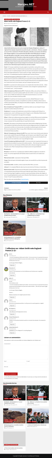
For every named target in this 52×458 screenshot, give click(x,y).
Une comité (34, 421)
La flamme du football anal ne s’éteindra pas (36, 425)
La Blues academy (16, 19)
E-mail (28, 361)
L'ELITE (14, 232)
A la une (29, 421)
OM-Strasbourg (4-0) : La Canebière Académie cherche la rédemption (12, 238)
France (34, 208)
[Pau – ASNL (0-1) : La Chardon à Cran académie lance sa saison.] (38, 204)
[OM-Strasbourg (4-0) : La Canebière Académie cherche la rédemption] (14, 228)
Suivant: (38, 189)
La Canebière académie (8, 234)
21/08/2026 (33, 426)
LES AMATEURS (30, 210)
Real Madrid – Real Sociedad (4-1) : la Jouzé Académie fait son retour (14, 214)
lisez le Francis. (25, 179)
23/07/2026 (13, 449)
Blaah (6, 240)
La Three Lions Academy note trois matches (13, 448)
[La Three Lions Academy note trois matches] (14, 438)
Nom (5, 361)
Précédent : (12, 189)
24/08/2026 (36, 217)
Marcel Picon (30, 217)
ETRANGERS (12, 210)
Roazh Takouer (7, 23)
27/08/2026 (13, 217)
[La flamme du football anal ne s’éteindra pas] (38, 415)
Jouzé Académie (18, 210)
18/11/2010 (14, 23)
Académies (6, 19)
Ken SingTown (7, 449)
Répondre (12, 265)
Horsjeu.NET (26, 4)
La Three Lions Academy (14, 444)
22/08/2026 (10, 240)
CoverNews (30, 455)
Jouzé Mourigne (7, 217)
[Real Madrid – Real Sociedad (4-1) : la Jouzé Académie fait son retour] (14, 204)
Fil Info (11, 19)
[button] (4, 12)
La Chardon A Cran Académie (41, 208)
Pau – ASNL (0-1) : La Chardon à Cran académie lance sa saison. (35, 214)
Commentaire (7, 343)
